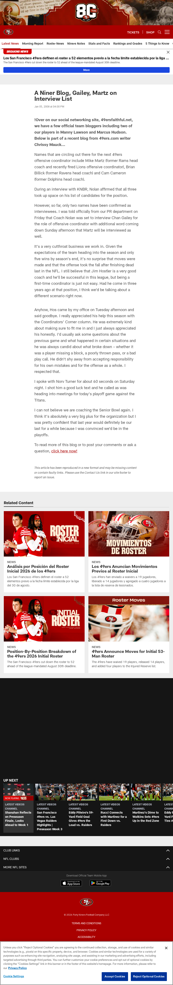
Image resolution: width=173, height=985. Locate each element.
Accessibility (86, 936)
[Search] (159, 32)
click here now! (64, 451)
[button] (18, 808)
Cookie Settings (13, 976)
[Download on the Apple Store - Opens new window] (71, 883)
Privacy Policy (86, 930)
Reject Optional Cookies (149, 976)
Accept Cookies (115, 976)
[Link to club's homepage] (8, 30)
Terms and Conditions (86, 923)
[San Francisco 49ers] (86, 902)
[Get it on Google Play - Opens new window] (100, 885)
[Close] (168, 52)
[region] (86, 963)
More (86, 69)
